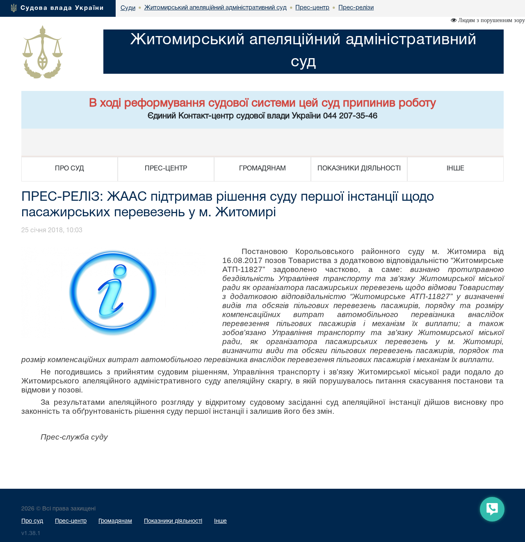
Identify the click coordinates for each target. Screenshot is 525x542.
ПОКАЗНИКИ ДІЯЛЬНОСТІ (359, 169)
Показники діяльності (173, 521)
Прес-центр (71, 521)
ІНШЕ (455, 169)
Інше (220, 521)
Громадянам (115, 521)
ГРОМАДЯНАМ (262, 169)
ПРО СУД (69, 169)
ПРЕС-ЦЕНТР (166, 169)
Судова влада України (62, 8)
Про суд (32, 521)
